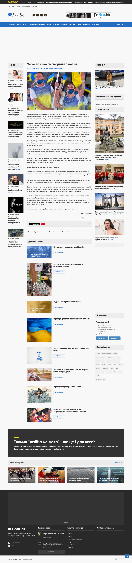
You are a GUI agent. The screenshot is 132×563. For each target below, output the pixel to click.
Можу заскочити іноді (104, 327)
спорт (97, 372)
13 (63, 544)
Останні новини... (109, 245)
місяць (121, 364)
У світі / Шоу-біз (14, 108)
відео (102, 361)
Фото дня (34, 6)
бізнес (118, 357)
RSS (13, 546)
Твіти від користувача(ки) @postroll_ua (106, 104)
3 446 (11, 224)
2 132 (11, 88)
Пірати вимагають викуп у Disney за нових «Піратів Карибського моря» (15, 134)
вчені (97, 361)
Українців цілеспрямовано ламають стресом (71, 319)
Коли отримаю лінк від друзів (106, 329)
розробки (105, 368)
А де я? (100, 333)
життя (97, 364)
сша (102, 372)
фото (115, 372)
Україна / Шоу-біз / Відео (14, 161)
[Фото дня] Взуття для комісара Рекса (109, 87)
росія (112, 368)
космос (109, 364)
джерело (86, 218)
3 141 (11, 138)
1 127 (99, 88)
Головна (11, 24)
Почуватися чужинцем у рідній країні (68, 247)
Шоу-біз (72, 24)
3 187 (11, 248)
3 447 (16, 116)
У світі (18, 6)
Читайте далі (58, 252)
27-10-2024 (47, 547)
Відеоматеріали (26, 6)
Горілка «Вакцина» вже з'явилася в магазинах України (68, 265)
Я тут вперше (101, 331)
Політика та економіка (37, 24)
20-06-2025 (47, 537)
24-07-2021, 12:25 (34, 68)
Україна (13, 6)
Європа (98, 353)
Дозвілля (64, 24)
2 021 (11, 192)
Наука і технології (53, 24)
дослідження (115, 361)
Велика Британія (106, 353)
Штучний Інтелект (100, 357)
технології (108, 372)
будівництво (111, 357)
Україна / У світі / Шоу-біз (15, 81)
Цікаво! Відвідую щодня (105, 325)
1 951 (113, 188)
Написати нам (16, 542)
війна (108, 361)
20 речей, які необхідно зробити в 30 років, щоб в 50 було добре (71, 370)
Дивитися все (119, 462)
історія (97, 375)
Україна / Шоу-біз (14, 214)
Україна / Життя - (43, 2)
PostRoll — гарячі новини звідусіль (22, 559)
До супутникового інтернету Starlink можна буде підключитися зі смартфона (109, 213)
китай (103, 364)
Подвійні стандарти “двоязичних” (67, 302)
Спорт (79, 24)
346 (120, 214)
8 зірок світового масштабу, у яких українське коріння (106, 239)
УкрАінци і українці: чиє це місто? (67, 387)
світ (117, 368)
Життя (19, 24)
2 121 (107, 159)
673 (44, 68)
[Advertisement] (66, 43)
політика (98, 368)
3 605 (18, 169)
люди (115, 364)
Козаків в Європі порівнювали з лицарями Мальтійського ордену (109, 187)
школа (120, 372)
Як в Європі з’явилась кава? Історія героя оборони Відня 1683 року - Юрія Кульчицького (108, 157)
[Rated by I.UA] (119, 559)
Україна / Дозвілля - (104, 2)
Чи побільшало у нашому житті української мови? (71, 349)
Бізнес (25, 24)
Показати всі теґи (100, 379)
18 (48, 535)
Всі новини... (51, 551)
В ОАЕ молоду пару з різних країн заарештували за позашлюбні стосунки (69, 410)
